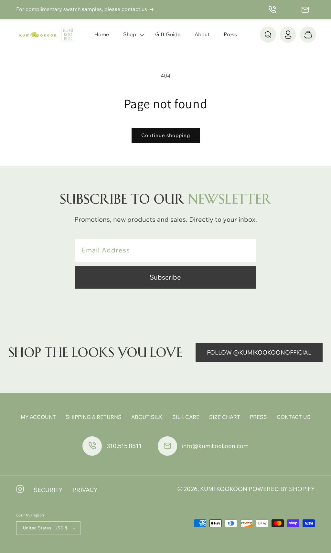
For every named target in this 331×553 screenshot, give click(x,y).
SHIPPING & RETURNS (94, 417)
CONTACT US (294, 417)
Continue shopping (165, 135)
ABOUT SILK (147, 417)
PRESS (258, 417)
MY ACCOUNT (38, 417)
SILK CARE (185, 417)
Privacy (85, 490)
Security (48, 490)
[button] (132, 34)
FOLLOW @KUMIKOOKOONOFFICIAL (259, 352)
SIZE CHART (224, 417)
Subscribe (165, 277)
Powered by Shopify (282, 489)
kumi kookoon (223, 489)
